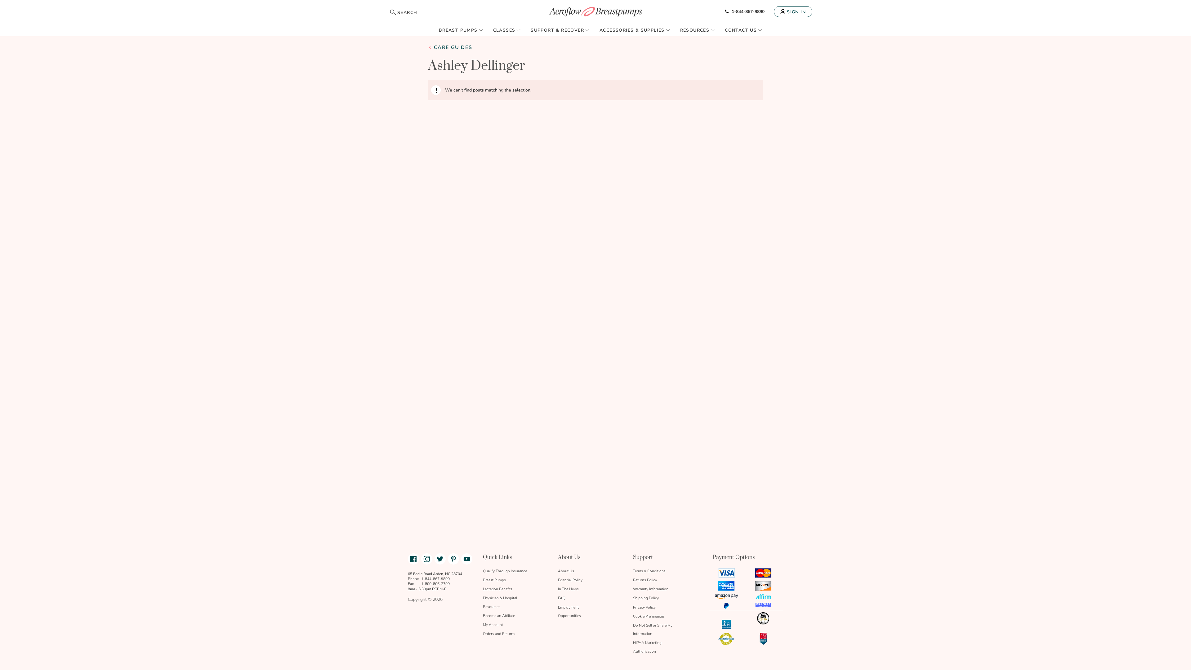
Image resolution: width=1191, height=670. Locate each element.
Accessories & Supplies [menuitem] (632, 30)
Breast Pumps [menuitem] (458, 30)
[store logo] (595, 11)
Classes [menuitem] (504, 30)
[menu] (595, 30)
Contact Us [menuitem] (741, 30)
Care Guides (453, 47)
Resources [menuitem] (695, 30)
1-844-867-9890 (748, 12)
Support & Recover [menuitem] (557, 30)
